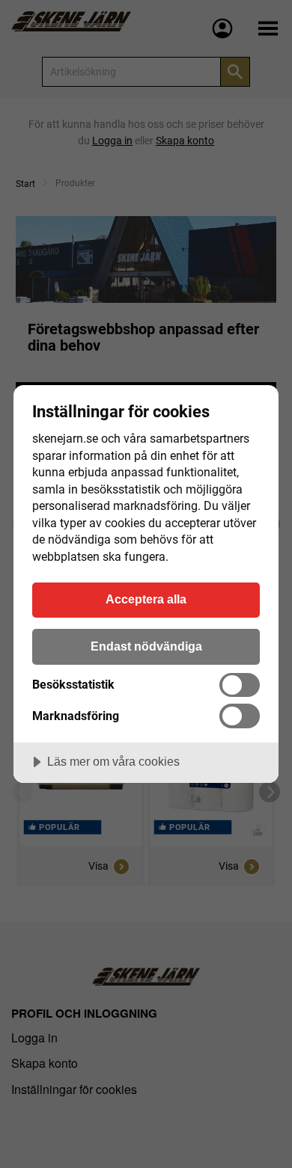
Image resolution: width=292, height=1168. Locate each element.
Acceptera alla (146, 599)
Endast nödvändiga (146, 646)
